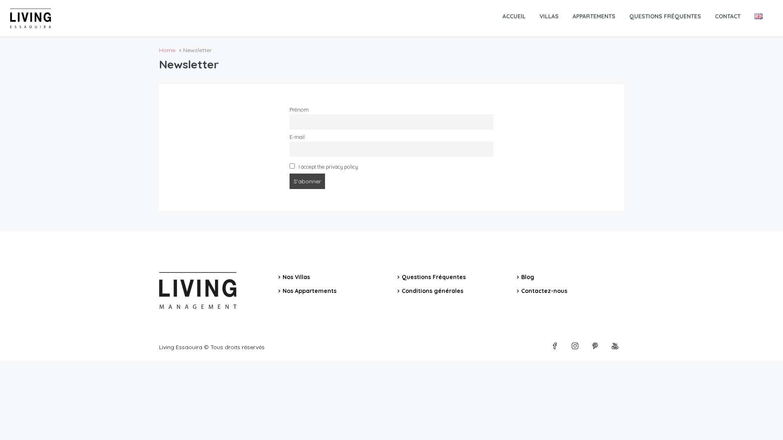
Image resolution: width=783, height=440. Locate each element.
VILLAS (549, 16)
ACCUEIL (514, 16)
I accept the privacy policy (327, 166)
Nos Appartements (309, 291)
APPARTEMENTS (594, 16)
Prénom (299, 109)
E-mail (297, 137)
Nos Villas (296, 277)
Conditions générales (432, 291)
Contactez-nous (544, 291)
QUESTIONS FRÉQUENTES (665, 16)
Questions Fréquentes (434, 277)
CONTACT (728, 16)
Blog (527, 277)
